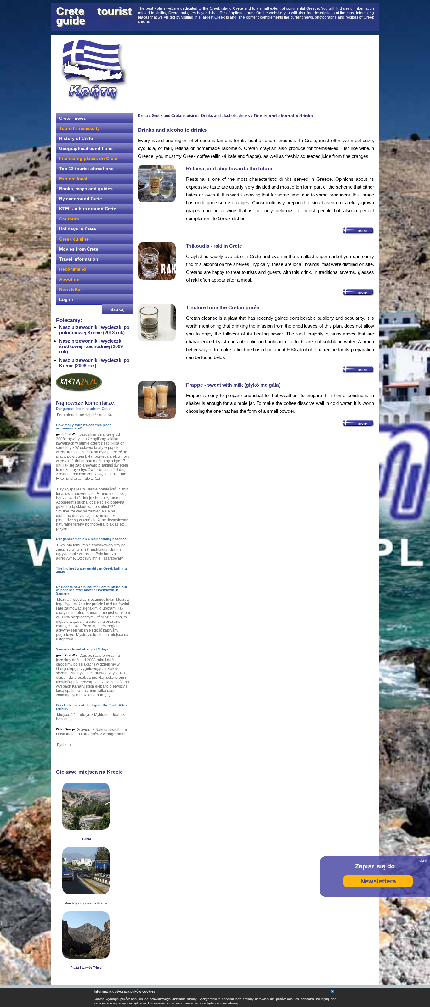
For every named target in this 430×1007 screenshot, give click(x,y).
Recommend (72, 269)
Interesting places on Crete (88, 158)
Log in (66, 299)
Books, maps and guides (86, 188)
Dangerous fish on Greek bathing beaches (91, 538)
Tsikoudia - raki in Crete (214, 246)
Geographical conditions (86, 148)
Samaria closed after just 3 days (82, 649)
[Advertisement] (256, 70)
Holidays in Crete (77, 228)
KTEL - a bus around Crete (87, 208)
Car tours (69, 218)
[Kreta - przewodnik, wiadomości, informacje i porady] (93, 70)
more (362, 231)
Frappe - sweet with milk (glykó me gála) (233, 385)
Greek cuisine (74, 238)
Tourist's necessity (79, 128)
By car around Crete (80, 198)
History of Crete (76, 138)
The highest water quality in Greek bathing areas (91, 570)
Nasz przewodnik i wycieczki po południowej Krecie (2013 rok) (94, 329)
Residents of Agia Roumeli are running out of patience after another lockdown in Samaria (91, 590)
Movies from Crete (78, 249)
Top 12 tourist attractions (86, 168)
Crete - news (72, 118)
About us (69, 279)
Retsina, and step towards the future (229, 168)
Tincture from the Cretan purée (222, 307)
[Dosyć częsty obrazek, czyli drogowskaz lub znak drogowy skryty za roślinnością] (86, 892)
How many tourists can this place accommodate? (83, 426)
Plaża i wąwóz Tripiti (86, 967)
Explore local (73, 178)
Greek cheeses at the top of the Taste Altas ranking (91, 707)
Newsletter (70, 289)
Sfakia (86, 838)
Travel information (78, 259)
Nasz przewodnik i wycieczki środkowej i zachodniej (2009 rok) (91, 346)
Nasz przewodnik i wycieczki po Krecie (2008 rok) (94, 362)
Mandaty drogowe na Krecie (86, 903)
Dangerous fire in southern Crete (83, 408)
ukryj (423, 860)
